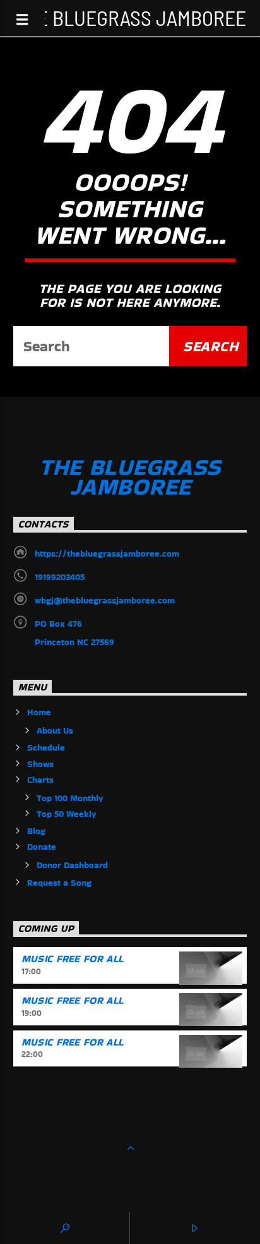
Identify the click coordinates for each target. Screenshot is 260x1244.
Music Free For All (72, 958)
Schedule (46, 747)
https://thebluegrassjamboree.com (107, 553)
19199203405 (60, 577)
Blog (36, 830)
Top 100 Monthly (70, 798)
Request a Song (59, 882)
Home (39, 712)
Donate (41, 846)
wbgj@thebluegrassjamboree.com (105, 600)
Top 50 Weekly (67, 813)
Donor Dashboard (72, 865)
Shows (40, 764)
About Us (55, 730)
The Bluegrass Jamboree (130, 17)
